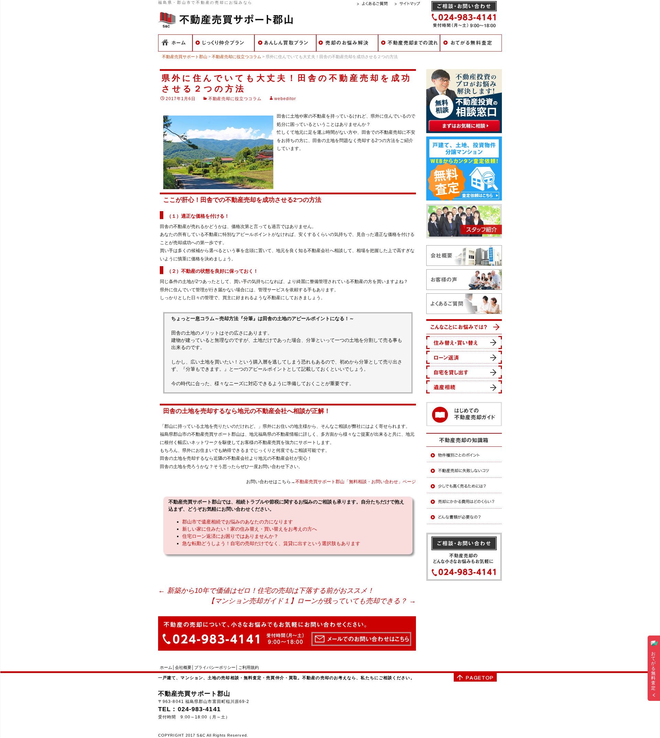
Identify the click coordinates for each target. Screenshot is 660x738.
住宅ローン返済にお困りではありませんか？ (230, 536)
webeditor (285, 98)
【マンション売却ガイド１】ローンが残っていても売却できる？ (312, 601)
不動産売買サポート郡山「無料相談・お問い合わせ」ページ (355, 481)
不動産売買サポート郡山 (194, 693)
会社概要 (183, 667)
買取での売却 (285, 43)
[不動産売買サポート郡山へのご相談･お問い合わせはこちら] (287, 633)
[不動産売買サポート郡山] (225, 19)
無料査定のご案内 (471, 43)
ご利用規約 (248, 667)
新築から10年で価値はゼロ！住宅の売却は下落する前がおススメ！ (266, 590)
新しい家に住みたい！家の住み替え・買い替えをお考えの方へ (249, 529)
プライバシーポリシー (214, 667)
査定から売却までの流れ (409, 43)
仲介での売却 (223, 43)
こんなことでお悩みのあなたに (347, 43)
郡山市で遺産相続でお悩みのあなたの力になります (237, 521)
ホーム (175, 43)
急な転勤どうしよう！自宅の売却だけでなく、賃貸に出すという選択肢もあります (271, 543)
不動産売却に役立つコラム (235, 98)
